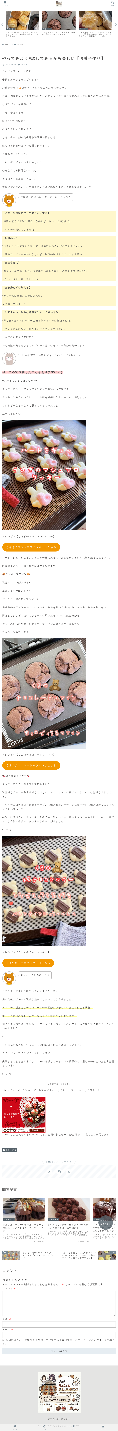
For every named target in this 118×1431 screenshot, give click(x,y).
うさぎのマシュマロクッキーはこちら (31, 547)
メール (8, 1329)
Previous (2, 24)
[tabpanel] (22, 24)
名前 (6, 1319)
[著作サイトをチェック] (49, 1172)
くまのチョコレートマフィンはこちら (31, 765)
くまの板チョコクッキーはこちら (28, 963)
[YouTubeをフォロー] (68, 1172)
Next (115, 24)
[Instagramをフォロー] (59, 1172)
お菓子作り (11, 1150)
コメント (9, 1288)
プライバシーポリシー (59, 1418)
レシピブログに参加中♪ (59, 1084)
